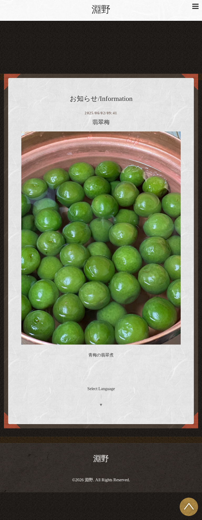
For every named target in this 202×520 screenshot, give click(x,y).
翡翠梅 (101, 122)
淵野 (101, 9)
